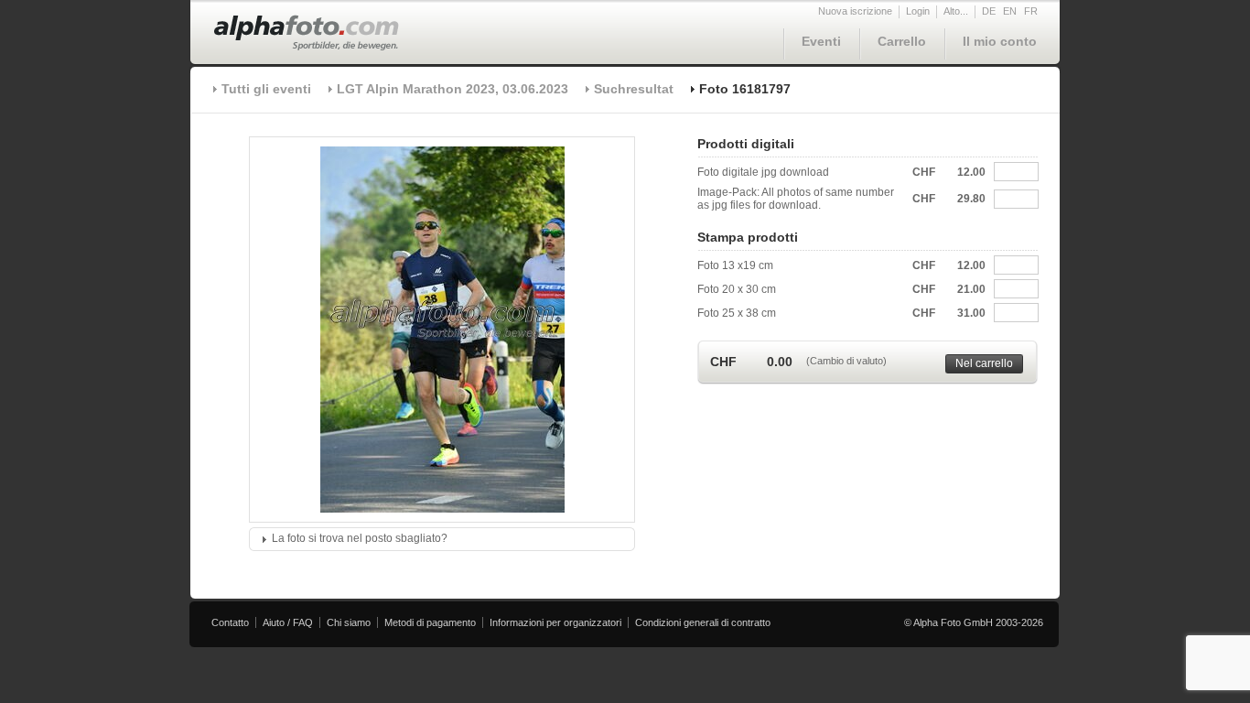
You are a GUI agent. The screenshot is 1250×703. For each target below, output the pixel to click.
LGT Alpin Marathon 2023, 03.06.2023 (452, 88)
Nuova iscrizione (855, 10)
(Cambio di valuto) (846, 360)
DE (989, 10)
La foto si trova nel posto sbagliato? (359, 538)
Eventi (821, 41)
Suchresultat (633, 88)
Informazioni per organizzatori (555, 622)
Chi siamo (349, 622)
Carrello (902, 41)
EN (1010, 10)
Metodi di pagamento (430, 622)
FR (1031, 10)
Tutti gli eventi (266, 88)
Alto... (955, 10)
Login (918, 10)
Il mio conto (1000, 41)
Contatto (230, 622)
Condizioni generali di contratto (702, 622)
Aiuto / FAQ (288, 622)
